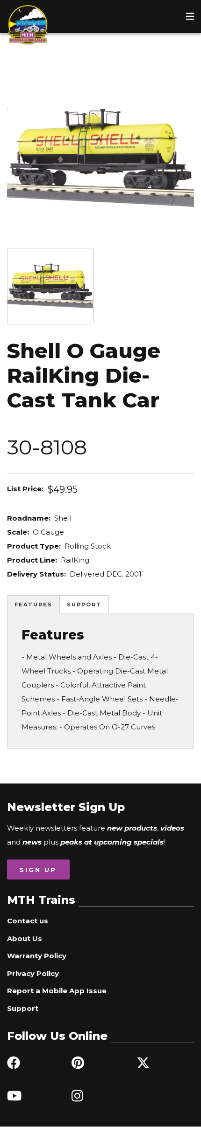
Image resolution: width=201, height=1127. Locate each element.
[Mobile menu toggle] (190, 16)
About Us (24, 938)
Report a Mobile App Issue (57, 990)
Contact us (27, 920)
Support (84, 604)
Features (33, 604)
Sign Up (38, 869)
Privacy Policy (33, 973)
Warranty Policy (36, 955)
